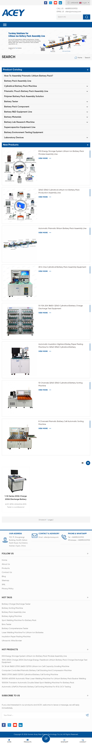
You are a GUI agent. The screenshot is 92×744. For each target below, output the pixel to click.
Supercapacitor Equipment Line (19, 127)
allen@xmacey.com (69, 12)
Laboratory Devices (14, 138)
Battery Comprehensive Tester (15, 629)
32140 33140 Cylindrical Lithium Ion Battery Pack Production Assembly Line (59, 191)
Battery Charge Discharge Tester (16, 604)
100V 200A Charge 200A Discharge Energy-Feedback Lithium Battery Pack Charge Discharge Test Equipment (44, 661)
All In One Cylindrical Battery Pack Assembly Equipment (62, 267)
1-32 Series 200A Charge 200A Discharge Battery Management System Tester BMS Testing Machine (16, 498)
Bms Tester (6, 624)
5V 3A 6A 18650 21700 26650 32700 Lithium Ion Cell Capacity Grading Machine (35, 666)
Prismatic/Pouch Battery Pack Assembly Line (26, 91)
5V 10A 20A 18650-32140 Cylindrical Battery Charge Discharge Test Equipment (60, 307)
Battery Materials (12, 117)
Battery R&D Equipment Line (18, 112)
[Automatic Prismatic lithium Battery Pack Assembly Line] (20, 244)
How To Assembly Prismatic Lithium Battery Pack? (28, 76)
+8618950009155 (67, 8)
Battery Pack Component (16, 107)
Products (6, 568)
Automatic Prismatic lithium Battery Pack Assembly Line (62, 228)
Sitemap (5, 581)
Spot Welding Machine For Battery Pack (19, 620)
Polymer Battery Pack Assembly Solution (24, 96)
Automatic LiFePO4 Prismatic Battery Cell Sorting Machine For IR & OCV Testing (36, 687)
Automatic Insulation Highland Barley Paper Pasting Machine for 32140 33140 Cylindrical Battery (60, 345)
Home (80, 58)
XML (3, 585)
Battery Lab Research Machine (19, 122)
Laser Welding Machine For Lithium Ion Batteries (22, 633)
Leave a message (46, 738)
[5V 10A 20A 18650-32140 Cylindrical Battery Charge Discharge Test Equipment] (20, 321)
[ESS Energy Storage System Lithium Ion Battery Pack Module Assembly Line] (20, 167)
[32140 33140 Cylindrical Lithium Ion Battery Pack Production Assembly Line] (20, 206)
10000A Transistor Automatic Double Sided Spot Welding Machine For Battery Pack (38, 683)
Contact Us (7, 572)
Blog (4, 576)
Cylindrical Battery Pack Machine (20, 86)
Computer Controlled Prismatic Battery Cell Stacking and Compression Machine (37, 671)
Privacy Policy (7, 589)
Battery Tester (11, 101)
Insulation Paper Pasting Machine (16, 637)
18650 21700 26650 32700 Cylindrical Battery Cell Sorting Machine (30, 675)
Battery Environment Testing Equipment (23, 132)
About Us (6, 564)
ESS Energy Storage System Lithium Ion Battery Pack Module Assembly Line (61, 152)
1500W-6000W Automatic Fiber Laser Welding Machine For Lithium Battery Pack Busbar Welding (44, 679)
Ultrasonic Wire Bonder (12, 641)
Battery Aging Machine (12, 616)
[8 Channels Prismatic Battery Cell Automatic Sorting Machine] (20, 437)
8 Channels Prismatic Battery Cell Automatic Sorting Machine (61, 423)
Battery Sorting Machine (12, 608)
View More (43, 158)
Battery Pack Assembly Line (17, 81)
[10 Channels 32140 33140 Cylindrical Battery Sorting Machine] (20, 398)
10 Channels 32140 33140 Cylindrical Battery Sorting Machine (60, 384)
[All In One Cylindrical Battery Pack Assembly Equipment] (20, 283)
